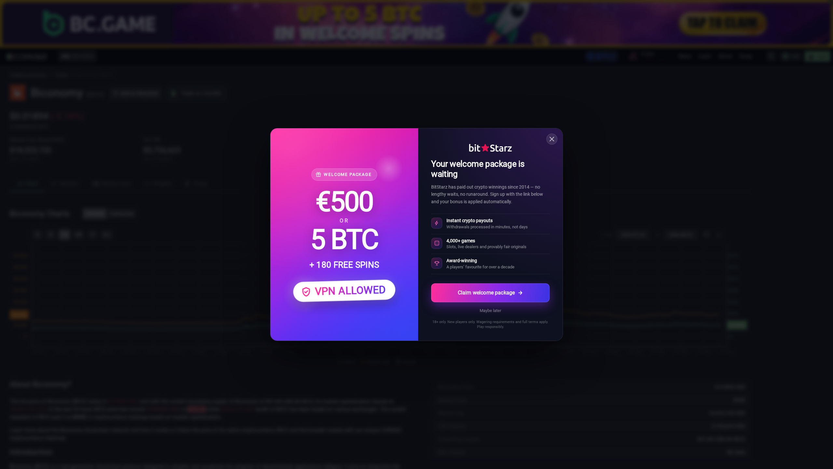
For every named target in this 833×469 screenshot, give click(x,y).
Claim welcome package (486, 293)
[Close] (551, 139)
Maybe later (490, 310)
